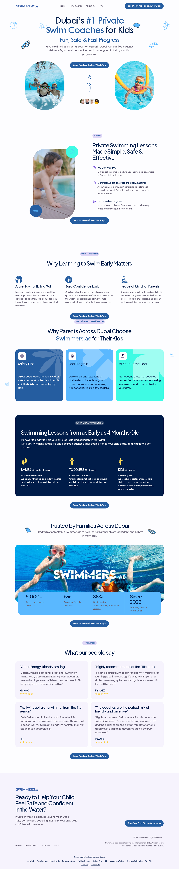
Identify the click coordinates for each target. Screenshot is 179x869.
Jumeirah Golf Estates (135, 861)
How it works (76, 6)
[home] (26, 6)
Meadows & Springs (117, 861)
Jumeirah (30, 861)
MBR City (148, 861)
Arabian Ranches (84, 861)
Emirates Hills (55, 861)
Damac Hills (95, 865)
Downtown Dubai (68, 861)
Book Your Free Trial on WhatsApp (144, 6)
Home (62, 6)
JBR (106, 861)
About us (90, 6)
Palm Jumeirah (42, 861)
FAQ (101, 6)
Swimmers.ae (86, 321)
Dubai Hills (84, 865)
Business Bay (97, 861)
